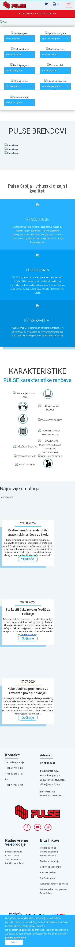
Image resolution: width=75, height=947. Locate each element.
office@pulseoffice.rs (50, 784)
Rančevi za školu (48, 872)
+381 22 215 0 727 (14, 774)
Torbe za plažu (49, 70)
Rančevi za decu (50, 54)
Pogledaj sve (6, 497)
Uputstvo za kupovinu (50, 867)
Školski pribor (13, 86)
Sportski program (51, 38)
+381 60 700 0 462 (14, 768)
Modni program (14, 70)
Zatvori (13, 942)
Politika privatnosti (49, 852)
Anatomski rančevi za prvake (54, 884)
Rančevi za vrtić (47, 878)
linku (21, 930)
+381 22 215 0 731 (14, 785)
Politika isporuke (48, 848)
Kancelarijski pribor (51, 86)
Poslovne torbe (13, 54)
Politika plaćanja (48, 855)
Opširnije (28, 559)
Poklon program (14, 102)
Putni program (13, 38)
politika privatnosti (15, 937)
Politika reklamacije (49, 861)
